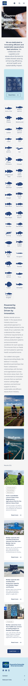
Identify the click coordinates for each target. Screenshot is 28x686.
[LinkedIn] (3, 670)
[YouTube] (9, 670)
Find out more (12, 417)
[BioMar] (4, 3)
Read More (11, 95)
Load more (12, 651)
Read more (14, 515)
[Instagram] (6, 670)
